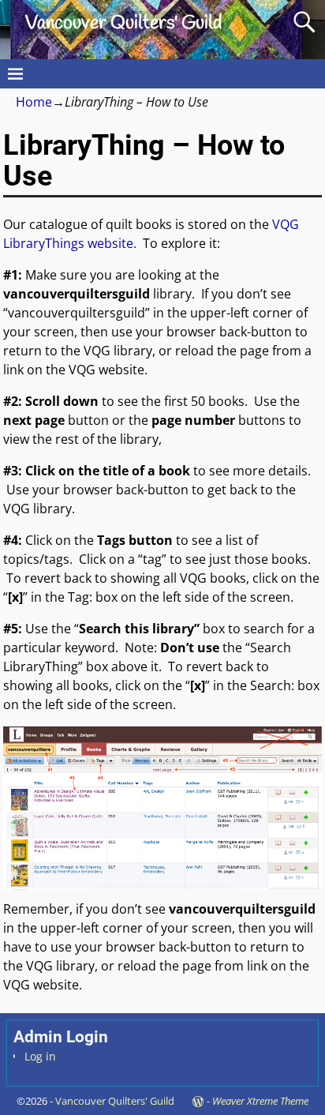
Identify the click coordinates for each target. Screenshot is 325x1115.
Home (34, 102)
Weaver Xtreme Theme (260, 1101)
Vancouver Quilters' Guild (123, 23)
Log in (40, 1056)
